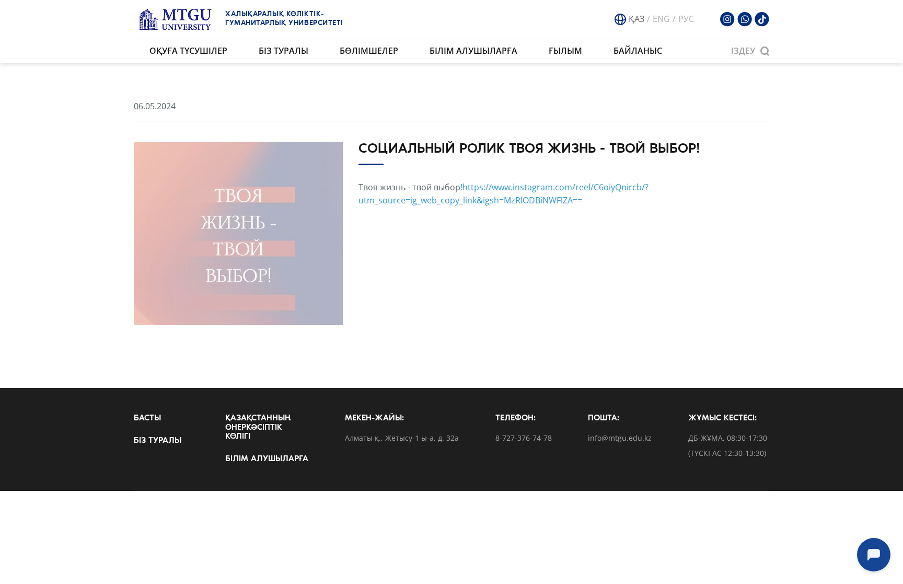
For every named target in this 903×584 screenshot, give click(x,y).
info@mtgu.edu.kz (620, 438)
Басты (147, 418)
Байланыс (637, 50)
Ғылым (565, 50)
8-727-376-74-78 (523, 438)
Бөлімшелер (369, 50)
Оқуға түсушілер (188, 50)
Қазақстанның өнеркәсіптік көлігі (258, 427)
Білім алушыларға (473, 50)
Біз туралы (283, 50)
